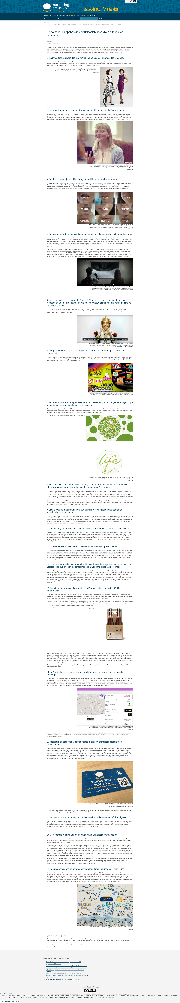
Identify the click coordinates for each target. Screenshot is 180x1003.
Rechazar (15, 1001)
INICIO (46, 15)
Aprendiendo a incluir (50, 19)
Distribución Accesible (106, 19)
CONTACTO (91, 15)
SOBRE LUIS (81, 15)
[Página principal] (80, 7)
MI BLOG (72, 15)
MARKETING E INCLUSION (59, 15)
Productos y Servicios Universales (69, 19)
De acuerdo (5, 1001)
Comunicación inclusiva (88, 19)
